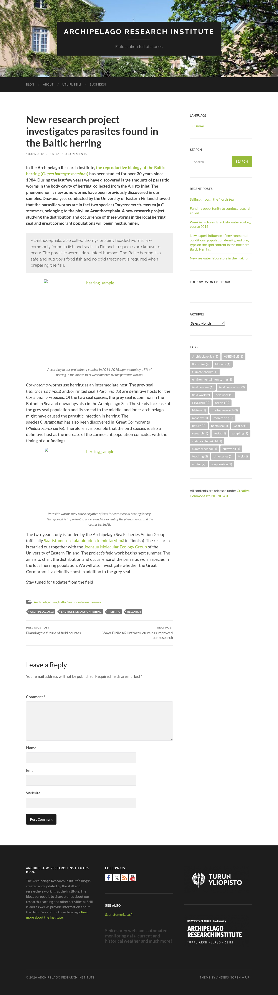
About (48, 84)
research (97, 602)
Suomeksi (98, 84)
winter (198, 464)
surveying (231, 448)
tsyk (243, 456)
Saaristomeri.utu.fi (118, 914)
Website (33, 792)
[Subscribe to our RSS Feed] (124, 877)
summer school (204, 448)
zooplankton (221, 464)
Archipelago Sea (45, 602)
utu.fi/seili (71, 84)
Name (31, 747)
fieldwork (224, 395)
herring (114, 611)
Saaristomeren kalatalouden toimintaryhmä (84, 540)
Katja (55, 154)
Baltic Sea (65, 602)
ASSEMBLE (233, 356)
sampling (240, 433)
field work (201, 395)
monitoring (81, 602)
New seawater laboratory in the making (219, 258)
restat (220, 433)
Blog (30, 84)
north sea (219, 425)
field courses (202, 387)
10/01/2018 (35, 154)
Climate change (204, 372)
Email (31, 770)
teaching (200, 456)
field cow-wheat (232, 387)
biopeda (222, 364)
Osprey (241, 425)
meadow (200, 418)
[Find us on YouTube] (132, 877)
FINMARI (200, 402)
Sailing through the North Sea (212, 199)
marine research (225, 410)
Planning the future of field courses (53, 630)
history (199, 410)
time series (223, 456)
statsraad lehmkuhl (207, 441)
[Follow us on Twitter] (116, 877)
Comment (35, 696)
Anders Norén (228, 977)
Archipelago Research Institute (139, 32)
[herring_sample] (99, 322)
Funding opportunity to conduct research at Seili (220, 210)
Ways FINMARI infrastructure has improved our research (138, 633)
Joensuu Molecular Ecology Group (115, 546)
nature (198, 425)
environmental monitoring (81, 611)
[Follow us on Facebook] (108, 877)
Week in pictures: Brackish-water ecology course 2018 (220, 224)
